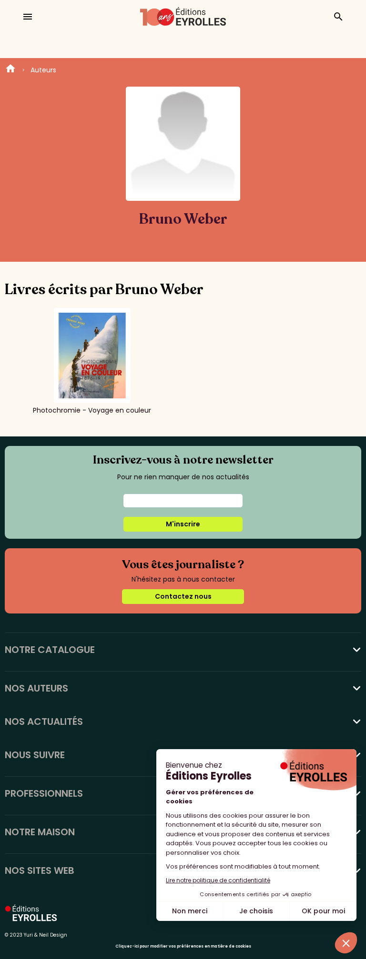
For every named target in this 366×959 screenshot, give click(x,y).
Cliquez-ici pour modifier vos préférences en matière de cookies (183, 946)
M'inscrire (183, 524)
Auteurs (43, 70)
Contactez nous (183, 596)
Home (10, 70)
